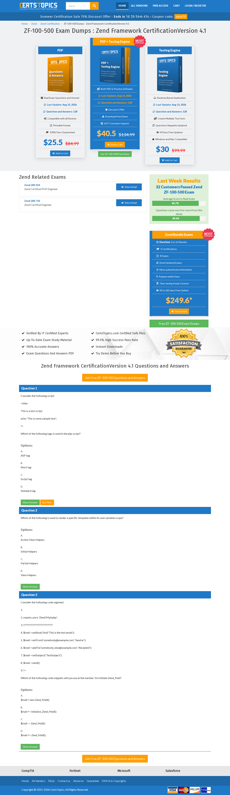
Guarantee (93, 780)
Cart (176, 5)
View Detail (180, 311)
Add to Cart (61, 153)
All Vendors (139, 5)
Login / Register (195, 5)
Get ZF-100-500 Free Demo (114, 154)
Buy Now (47, 502)
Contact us (64, 780)
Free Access (160, 5)
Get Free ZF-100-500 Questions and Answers (115, 378)
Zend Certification (50, 23)
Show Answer (30, 502)
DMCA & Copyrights (114, 780)
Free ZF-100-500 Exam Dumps (179, 323)
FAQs (51, 780)
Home (122, 5)
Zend (34, 23)
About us (78, 780)
